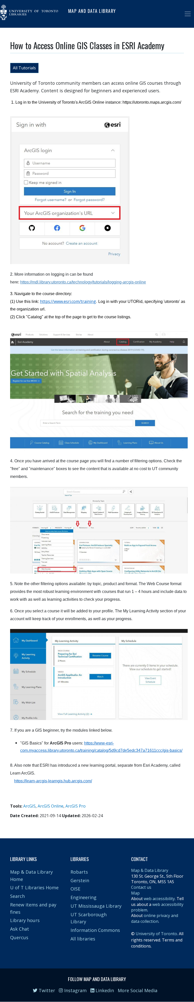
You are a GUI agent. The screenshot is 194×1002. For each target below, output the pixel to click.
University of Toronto (156, 933)
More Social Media (137, 990)
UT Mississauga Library (96, 906)
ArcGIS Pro (75, 806)
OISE (75, 889)
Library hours (25, 920)
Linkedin (104, 990)
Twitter (46, 990)
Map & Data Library (149, 870)
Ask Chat (19, 929)
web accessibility (159, 898)
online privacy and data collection (154, 918)
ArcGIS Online (50, 806)
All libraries (82, 939)
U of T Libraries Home (34, 887)
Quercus (19, 937)
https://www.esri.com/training (68, 301)
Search (17, 896)
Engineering (83, 897)
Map (135, 893)
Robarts (79, 872)
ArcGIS (29, 806)
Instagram (75, 990)
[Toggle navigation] (187, 14)
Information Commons (95, 930)
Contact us (141, 887)
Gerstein (79, 880)
